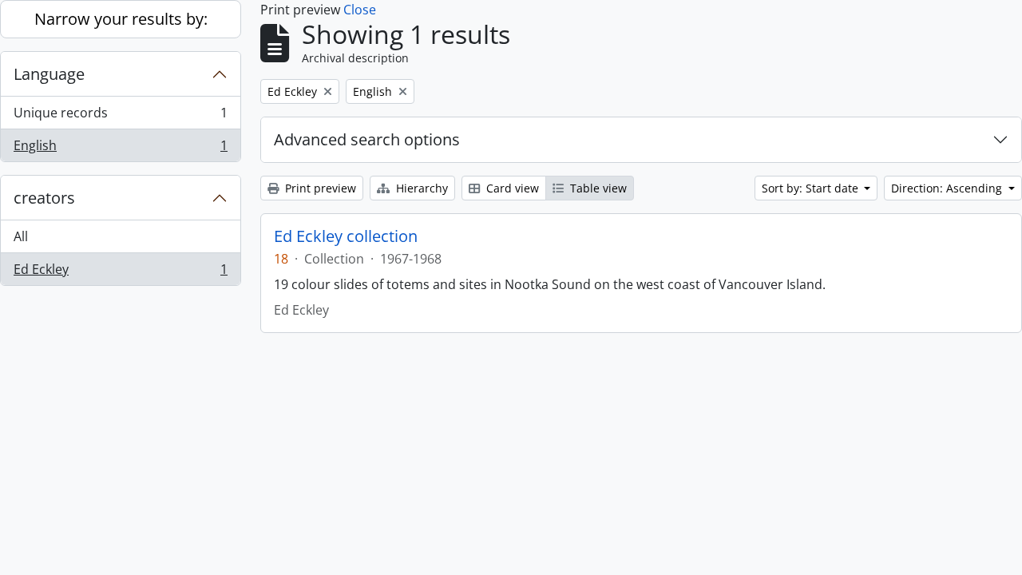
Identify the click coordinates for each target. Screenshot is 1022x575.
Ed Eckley (120, 272)
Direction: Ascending (948, 188)
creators (44, 197)
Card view (511, 188)
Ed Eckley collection (346, 236)
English (120, 149)
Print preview (319, 188)
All (21, 236)
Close (359, 9)
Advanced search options (367, 139)
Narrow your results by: (121, 19)
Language (49, 74)
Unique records (120, 116)
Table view (597, 188)
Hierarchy (420, 188)
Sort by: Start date (812, 188)
